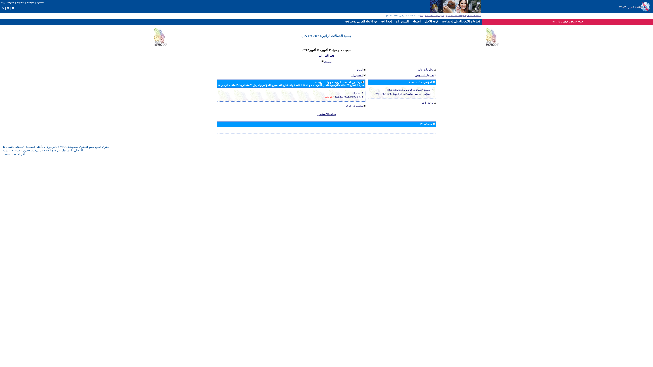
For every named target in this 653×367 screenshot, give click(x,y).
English (10, 3)
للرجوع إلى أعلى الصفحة (41, 146)
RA (421, 15)
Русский (41, 3)
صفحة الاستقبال (474, 15)
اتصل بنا (8, 146)
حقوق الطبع (102, 146)
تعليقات (19, 146)
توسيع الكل (327, 62)
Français (30, 3)
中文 (3, 3)
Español (20, 3)
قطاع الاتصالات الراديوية (456, 15)
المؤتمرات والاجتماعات (434, 15)
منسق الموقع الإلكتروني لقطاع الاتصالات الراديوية (22, 151)
